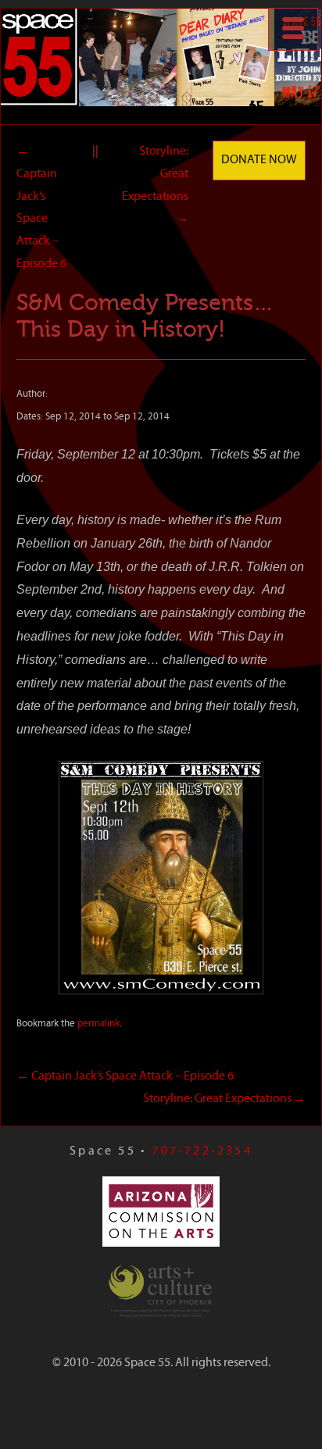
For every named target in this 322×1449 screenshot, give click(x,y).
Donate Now (259, 160)
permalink (98, 1024)
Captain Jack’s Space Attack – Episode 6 (125, 1076)
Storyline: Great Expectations (224, 1099)
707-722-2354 (202, 1151)
